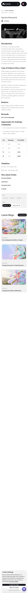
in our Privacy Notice (13, 581)
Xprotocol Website (6, 178)
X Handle (3, 189)
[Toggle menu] (18, 4)
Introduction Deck (6, 185)
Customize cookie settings (14, 590)
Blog (2, 10)
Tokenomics (4, 181)
